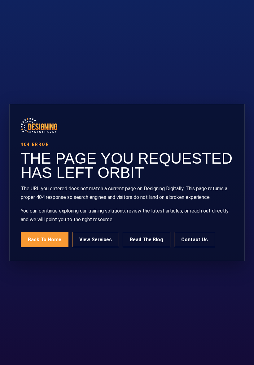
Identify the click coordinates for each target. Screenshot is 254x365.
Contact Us (194, 240)
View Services (95, 240)
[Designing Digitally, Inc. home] (127, 125)
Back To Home (44, 240)
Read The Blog (146, 240)
